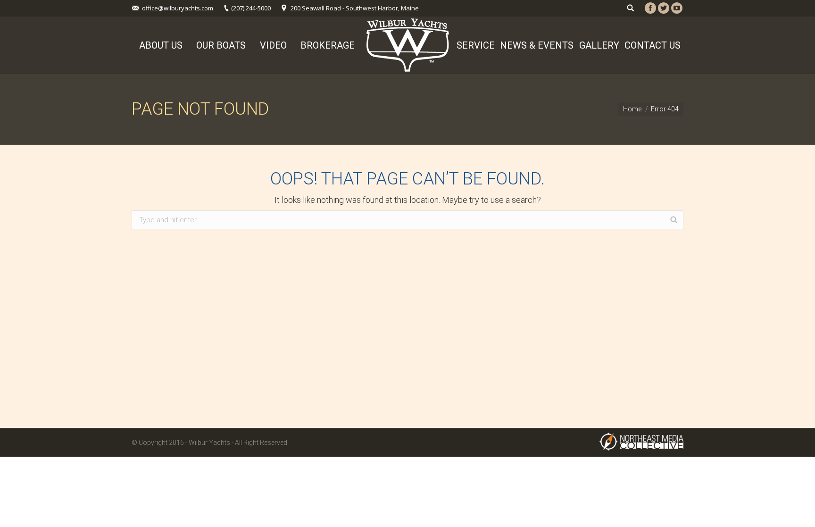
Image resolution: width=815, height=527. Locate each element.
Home (632, 109)
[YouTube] (676, 8)
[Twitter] (663, 8)
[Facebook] (650, 8)
